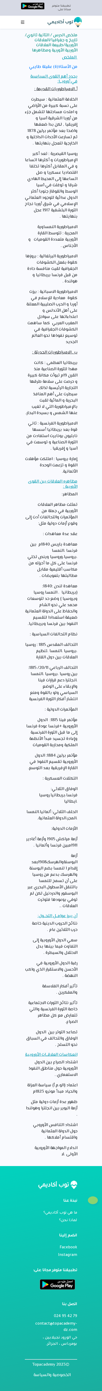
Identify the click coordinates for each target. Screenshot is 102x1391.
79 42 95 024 (65, 1316)
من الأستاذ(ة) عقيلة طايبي (53, 67)
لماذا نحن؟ (68, 1221)
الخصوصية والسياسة (52, 1375)
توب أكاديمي (60, 22)
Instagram (67, 1255)
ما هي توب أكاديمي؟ (60, 1213)
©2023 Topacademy (50, 1364)
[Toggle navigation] (22, 22)
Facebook (68, 1248)
